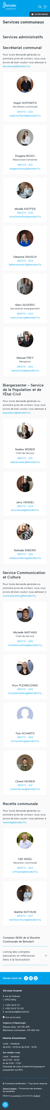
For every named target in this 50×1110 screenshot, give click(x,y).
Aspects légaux (10, 1088)
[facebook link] (26, 978)
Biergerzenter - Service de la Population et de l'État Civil (23, 389)
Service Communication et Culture (24, 575)
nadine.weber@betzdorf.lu (25, 462)
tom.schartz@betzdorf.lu (25, 741)
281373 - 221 (25, 164)
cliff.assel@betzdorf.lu (25, 871)
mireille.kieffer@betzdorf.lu (25, 216)
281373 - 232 (25, 212)
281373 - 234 (25, 506)
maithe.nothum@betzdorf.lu (25, 919)
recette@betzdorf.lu (14, 822)
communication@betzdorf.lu (19, 595)
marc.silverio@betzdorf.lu (25, 317)
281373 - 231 (25, 458)
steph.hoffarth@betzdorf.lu (25, 115)
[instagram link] (31, 978)
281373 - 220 (25, 366)
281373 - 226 (25, 554)
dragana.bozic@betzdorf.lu (25, 168)
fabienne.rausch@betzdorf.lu (25, 264)
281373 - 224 (25, 260)
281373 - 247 (25, 915)
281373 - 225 (25, 641)
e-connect (16, 1096)
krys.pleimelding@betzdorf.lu (25, 693)
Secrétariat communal (22, 47)
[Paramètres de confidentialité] (5, 1105)
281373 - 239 (25, 689)
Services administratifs (23, 37)
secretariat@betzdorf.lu (16, 66)
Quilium (36, 1096)
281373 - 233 (25, 313)
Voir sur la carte (13, 1017)
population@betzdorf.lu (16, 412)
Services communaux (23, 22)
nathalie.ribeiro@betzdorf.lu (25, 558)
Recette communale (20, 804)
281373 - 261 (25, 785)
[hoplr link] (36, 978)
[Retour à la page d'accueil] (9, 6)
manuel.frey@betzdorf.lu (25, 370)
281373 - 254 (25, 737)
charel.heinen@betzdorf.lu (25, 789)
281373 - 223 (25, 867)
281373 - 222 (25, 111)
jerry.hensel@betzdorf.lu (25, 510)
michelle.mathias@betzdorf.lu (25, 645)
